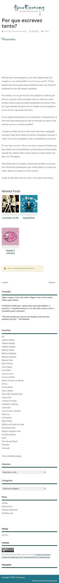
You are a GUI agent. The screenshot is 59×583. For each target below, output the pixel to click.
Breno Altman (7, 363)
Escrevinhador (7, 387)
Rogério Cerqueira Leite (11, 431)
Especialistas (29, 218)
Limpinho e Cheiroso (10, 404)
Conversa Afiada (8, 377)
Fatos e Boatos (7, 391)
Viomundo (6, 448)
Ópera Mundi (7, 421)
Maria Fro (6, 414)
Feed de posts (7, 506)
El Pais (4, 384)
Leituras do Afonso (9, 401)
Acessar (5, 503)
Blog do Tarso (7, 360)
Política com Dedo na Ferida (13, 424)
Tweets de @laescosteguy (11, 456)
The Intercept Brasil (9, 441)
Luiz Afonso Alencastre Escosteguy (15, 31)
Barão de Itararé (8, 350)
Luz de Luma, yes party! (11, 411)
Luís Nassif (6, 408)
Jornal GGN (6, 397)
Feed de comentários (10, 510)
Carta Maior (6, 370)
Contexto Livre (8, 374)
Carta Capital (7, 367)
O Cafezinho (7, 418)
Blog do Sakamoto (9, 357)
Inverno (5, 282)
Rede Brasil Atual (8, 428)
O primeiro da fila (10, 218)
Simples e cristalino (10, 251)
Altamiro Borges (8, 343)
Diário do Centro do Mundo (12, 381)
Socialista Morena (9, 435)
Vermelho (5, 445)
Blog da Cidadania (9, 353)
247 (3, 336)
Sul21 (4, 438)
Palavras (51, 282)
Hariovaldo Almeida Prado (12, 394)
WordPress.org (7, 513)
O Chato (46, 31)
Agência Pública (8, 340)
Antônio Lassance (9, 347)
